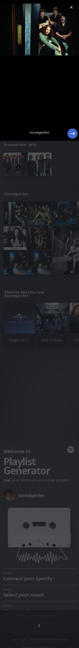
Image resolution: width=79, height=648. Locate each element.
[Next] (72, 134)
